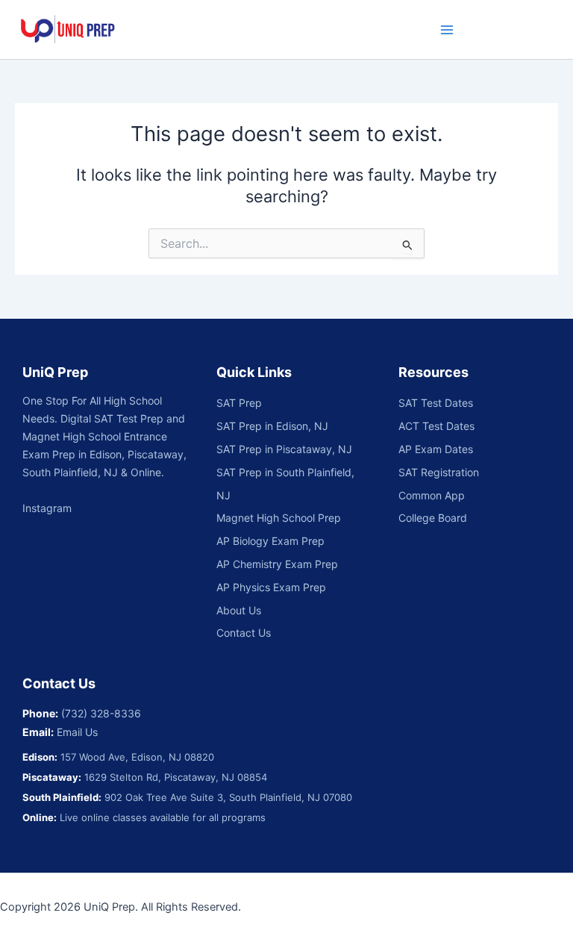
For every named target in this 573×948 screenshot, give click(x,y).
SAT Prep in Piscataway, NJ (284, 449)
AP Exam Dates (435, 449)
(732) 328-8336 (101, 713)
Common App (431, 495)
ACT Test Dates (436, 426)
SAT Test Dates (435, 402)
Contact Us (243, 632)
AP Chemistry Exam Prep (277, 564)
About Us (238, 610)
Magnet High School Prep (278, 517)
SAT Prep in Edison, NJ (272, 426)
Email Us (77, 732)
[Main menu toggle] (447, 30)
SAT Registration (438, 472)
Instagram (47, 508)
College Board (432, 517)
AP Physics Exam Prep (271, 587)
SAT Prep (239, 402)
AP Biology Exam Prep (270, 540)
